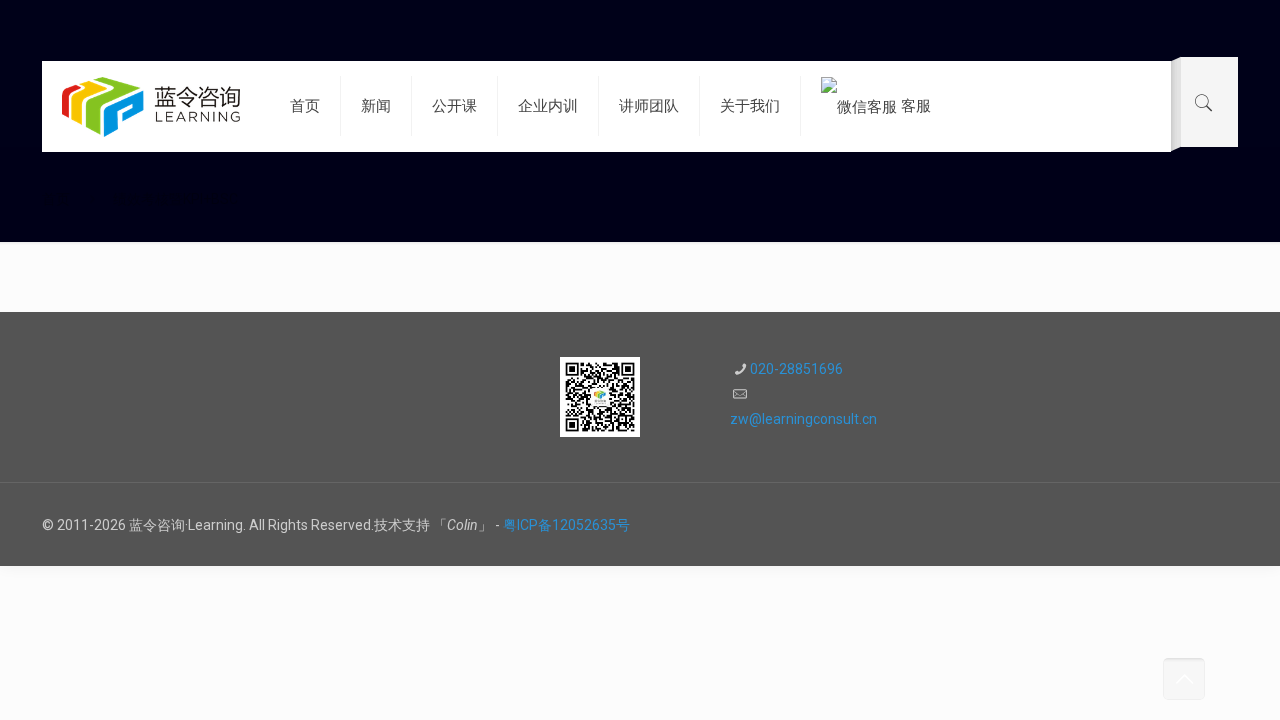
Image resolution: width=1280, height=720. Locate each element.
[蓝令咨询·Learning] (151, 106)
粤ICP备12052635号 (566, 525)
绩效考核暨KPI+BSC (175, 199)
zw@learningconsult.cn (803, 419)
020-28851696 (796, 369)
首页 (56, 199)
